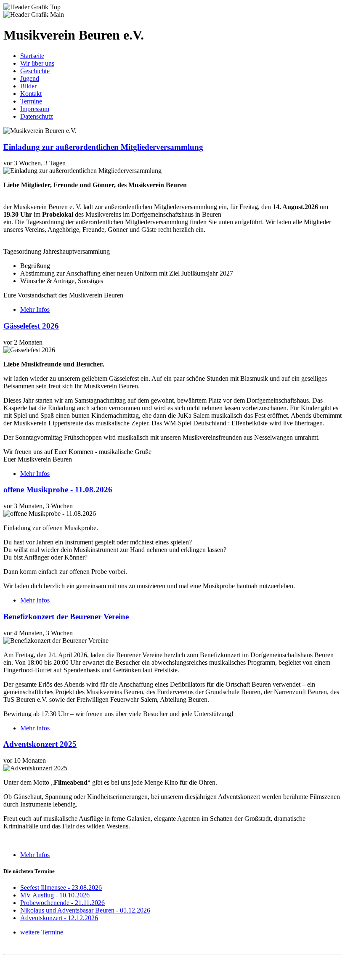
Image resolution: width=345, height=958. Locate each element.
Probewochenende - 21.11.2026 (62, 902)
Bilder (28, 86)
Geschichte (35, 70)
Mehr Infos (35, 309)
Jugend (29, 78)
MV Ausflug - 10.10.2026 (55, 895)
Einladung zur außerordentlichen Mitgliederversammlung (103, 147)
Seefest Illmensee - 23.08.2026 (61, 887)
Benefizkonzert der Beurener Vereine (66, 616)
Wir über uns (37, 63)
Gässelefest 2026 (31, 325)
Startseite (32, 55)
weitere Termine (41, 932)
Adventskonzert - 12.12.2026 (59, 917)
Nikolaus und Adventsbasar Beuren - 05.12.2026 (85, 910)
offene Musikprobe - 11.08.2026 (57, 489)
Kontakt (31, 93)
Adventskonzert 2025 (40, 744)
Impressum (34, 108)
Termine (31, 101)
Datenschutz (36, 116)
